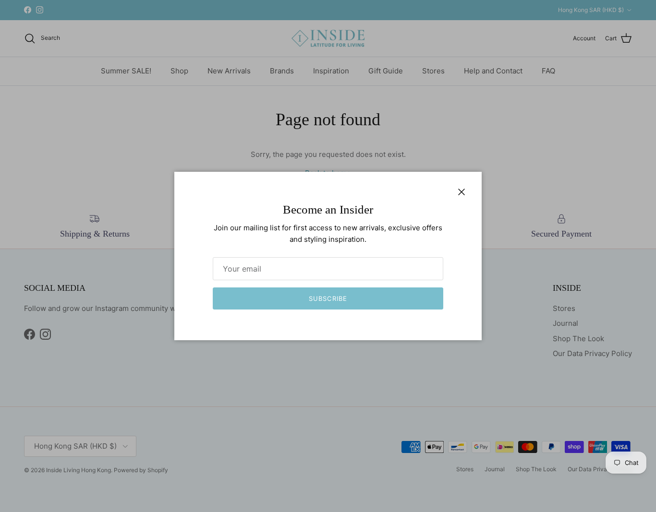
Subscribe (328, 298)
